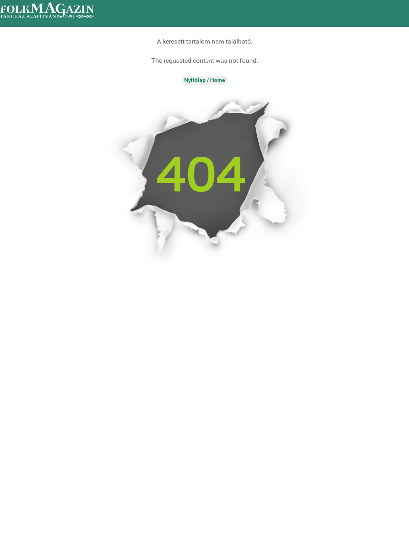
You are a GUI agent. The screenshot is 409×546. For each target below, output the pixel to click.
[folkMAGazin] (47, 10)
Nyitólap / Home (204, 80)
